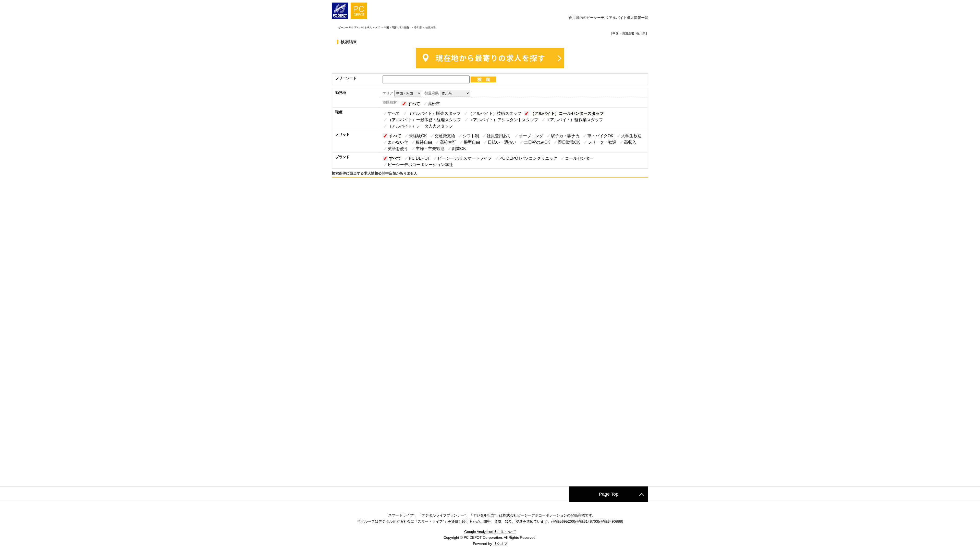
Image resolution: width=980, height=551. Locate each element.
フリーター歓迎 (602, 142)
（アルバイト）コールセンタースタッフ (567, 113)
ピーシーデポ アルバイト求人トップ (359, 27)
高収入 (630, 142)
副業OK (459, 148)
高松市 (434, 104)
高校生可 (448, 142)
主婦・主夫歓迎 (430, 148)
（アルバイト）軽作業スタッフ (574, 120)
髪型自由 (472, 142)
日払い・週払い (502, 142)
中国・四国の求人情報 (397, 27)
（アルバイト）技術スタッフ (494, 113)
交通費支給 (445, 136)
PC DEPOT (419, 158)
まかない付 (398, 142)
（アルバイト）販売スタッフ (434, 113)
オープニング (531, 136)
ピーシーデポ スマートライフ (465, 158)
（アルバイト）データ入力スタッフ (420, 126)
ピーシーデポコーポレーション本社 (420, 164)
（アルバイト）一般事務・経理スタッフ (424, 120)
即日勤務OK (569, 142)
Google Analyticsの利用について (490, 532)
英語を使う (398, 148)
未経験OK (418, 136)
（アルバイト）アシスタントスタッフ (503, 120)
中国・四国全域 (623, 33)
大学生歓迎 (631, 136)
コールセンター (579, 158)
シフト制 (471, 136)
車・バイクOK (600, 136)
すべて (414, 104)
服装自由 (424, 142)
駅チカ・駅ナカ (565, 136)
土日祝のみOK (537, 142)
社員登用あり (499, 136)
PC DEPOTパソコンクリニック (528, 158)
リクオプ (500, 544)
